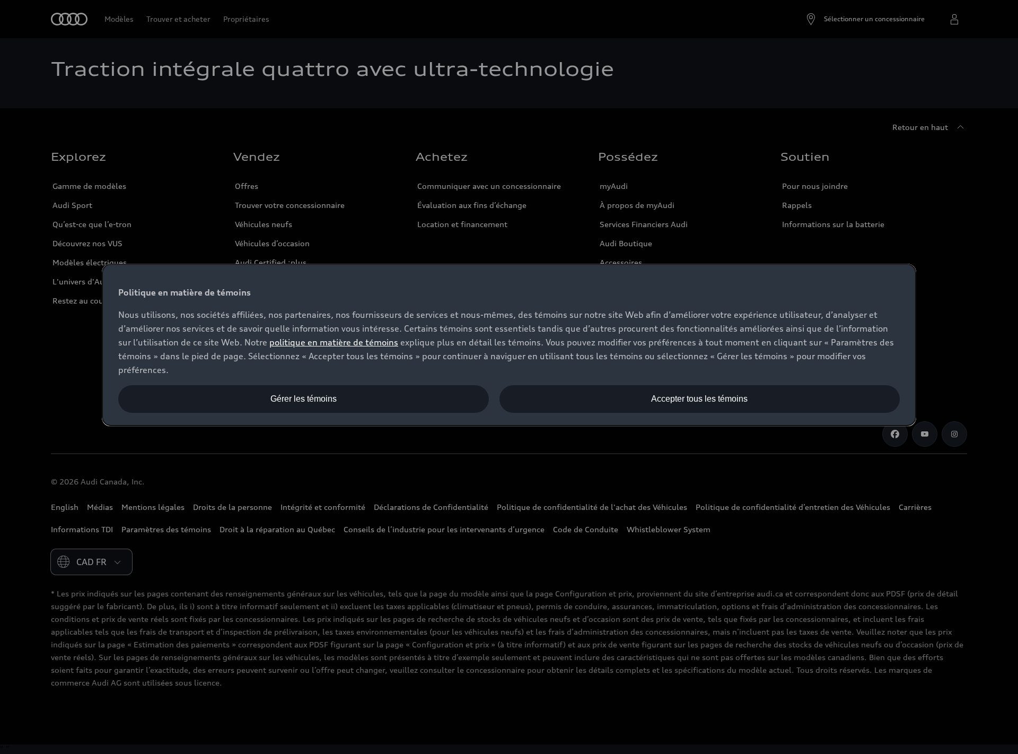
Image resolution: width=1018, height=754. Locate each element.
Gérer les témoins (303, 398)
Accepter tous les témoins (699, 398)
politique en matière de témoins (333, 342)
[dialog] (509, 345)
